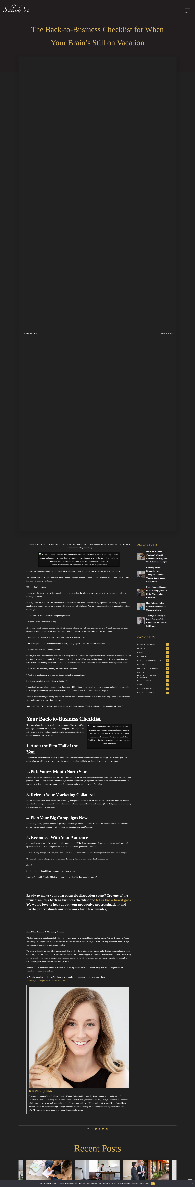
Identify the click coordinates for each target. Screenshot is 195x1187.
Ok (153, 1184)
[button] (187, 7)
